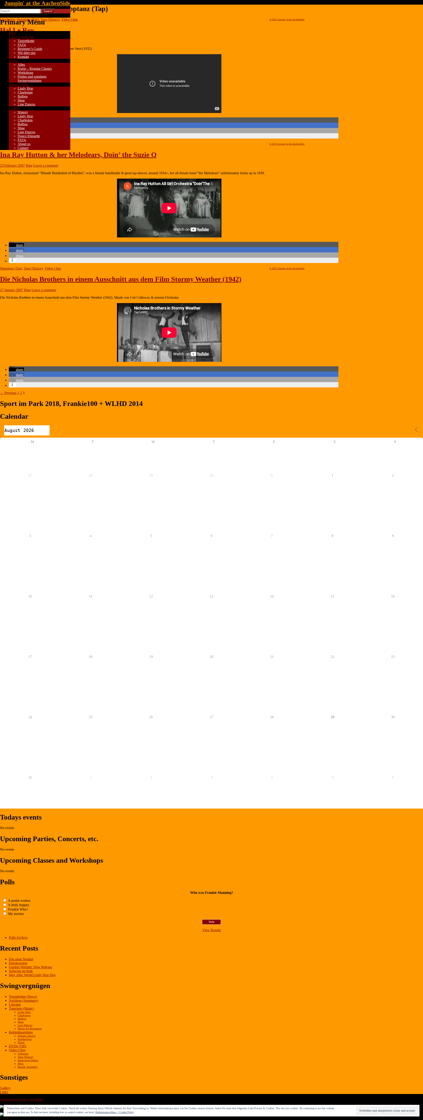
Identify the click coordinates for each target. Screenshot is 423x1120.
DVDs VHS (17, 1046)
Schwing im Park (21, 971)
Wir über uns (26, 53)
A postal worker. (19, 900)
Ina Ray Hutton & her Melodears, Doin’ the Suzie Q (78, 155)
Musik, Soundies (28, 1066)
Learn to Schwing (21, 37)
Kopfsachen (25, 1039)
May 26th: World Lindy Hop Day (32, 975)
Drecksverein (18, 963)
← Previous (8, 393)
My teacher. (15, 914)
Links (4, 1092)
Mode (21, 1042)
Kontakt (23, 57)
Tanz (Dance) (33, 268)
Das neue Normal (21, 959)
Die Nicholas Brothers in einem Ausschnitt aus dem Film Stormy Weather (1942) (120, 279)
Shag (21, 100)
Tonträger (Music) (21, 1008)
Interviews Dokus (28, 1060)
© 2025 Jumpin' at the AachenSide (286, 19)
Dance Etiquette (29, 136)
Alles (21, 65)
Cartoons (23, 1053)
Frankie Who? (17, 909)
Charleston (25, 92)
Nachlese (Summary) (23, 1000)
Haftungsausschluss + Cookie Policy (114, 1112)
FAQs (22, 45)
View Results (211, 930)
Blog (12, 33)
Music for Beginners (30, 1028)
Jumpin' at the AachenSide (37, 3)
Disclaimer (35, 1099)
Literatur (15, 1004)
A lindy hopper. (18, 905)
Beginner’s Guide (30, 49)
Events (13, 61)
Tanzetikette (26, 41)
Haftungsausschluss (13, 1099)
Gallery (5, 1088)
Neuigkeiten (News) (23, 996)
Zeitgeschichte (19, 84)
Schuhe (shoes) (26, 1035)
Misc (21, 1063)
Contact (23, 148)
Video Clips (53, 268)
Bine (29, 165)
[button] (16, 245)
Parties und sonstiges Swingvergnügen (32, 78)
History (23, 112)
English (14, 108)
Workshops (25, 72)
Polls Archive (18, 937)
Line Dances (26, 104)
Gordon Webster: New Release (30, 967)
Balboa (23, 96)
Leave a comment (45, 165)
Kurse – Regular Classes (35, 68)
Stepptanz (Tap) (11, 268)
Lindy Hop (25, 88)
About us (24, 144)
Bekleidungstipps (21, 1032)
